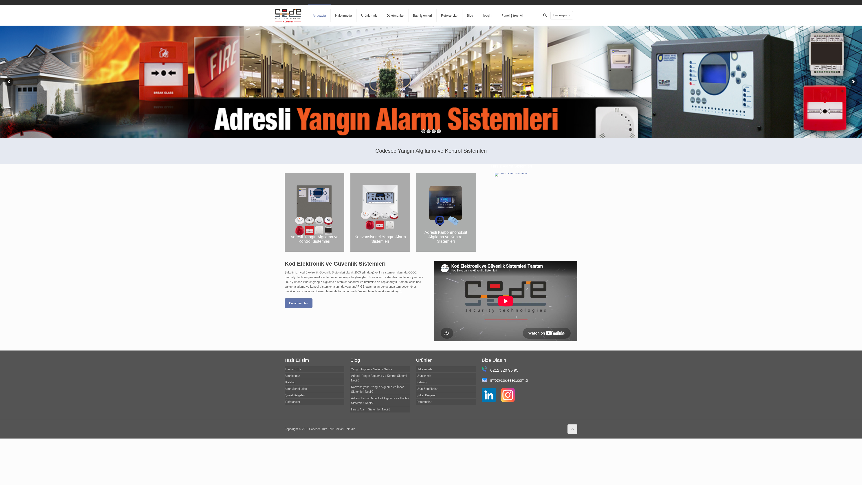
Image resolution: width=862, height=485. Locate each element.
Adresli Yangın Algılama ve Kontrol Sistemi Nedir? (379, 378)
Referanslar (292, 401)
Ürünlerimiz (292, 375)
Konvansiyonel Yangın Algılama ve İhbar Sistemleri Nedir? (377, 389)
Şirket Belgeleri (295, 395)
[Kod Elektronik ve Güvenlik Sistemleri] (288, 15)
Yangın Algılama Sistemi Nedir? (371, 369)
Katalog (290, 382)
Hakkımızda (293, 369)
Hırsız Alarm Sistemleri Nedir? (370, 409)
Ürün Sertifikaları (296, 388)
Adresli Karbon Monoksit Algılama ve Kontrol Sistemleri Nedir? (380, 401)
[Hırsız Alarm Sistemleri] (511, 174)
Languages (560, 15)
